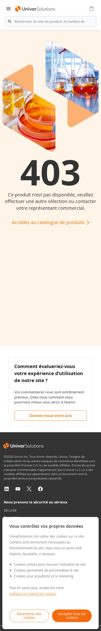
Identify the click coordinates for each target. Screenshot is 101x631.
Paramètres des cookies (29, 616)
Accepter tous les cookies (71, 616)
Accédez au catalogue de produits (49, 222)
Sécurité (10, 510)
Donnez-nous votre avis (50, 415)
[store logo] (35, 9)
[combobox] (50, 21)
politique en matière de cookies (32, 593)
